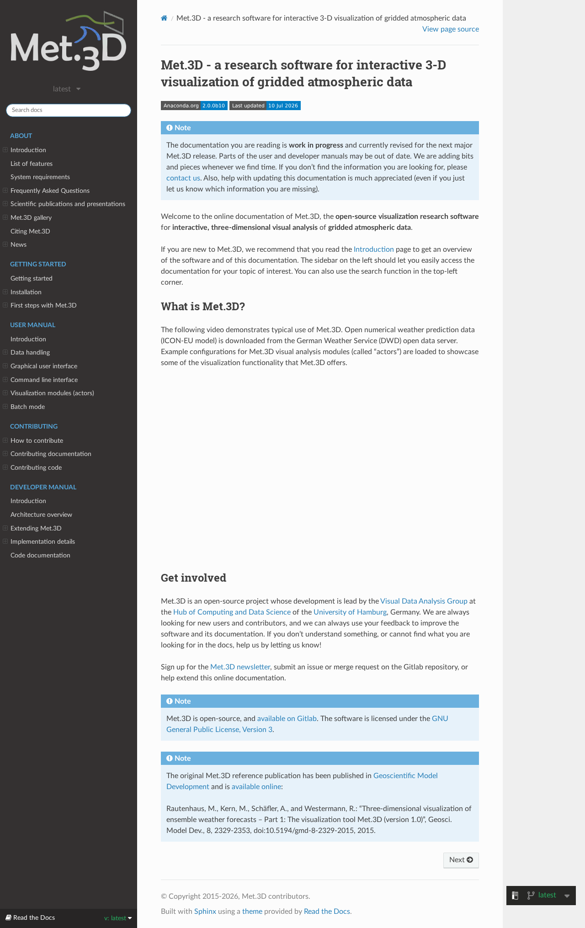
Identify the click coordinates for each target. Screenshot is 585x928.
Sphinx (205, 911)
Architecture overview (41, 514)
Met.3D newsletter (240, 667)
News (19, 244)
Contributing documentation (51, 454)
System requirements (40, 177)
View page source (450, 29)
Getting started (32, 278)
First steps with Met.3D (44, 305)
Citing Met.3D (30, 231)
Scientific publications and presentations (68, 204)
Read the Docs (327, 911)
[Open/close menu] (5, 150)
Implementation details (43, 541)
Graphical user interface (44, 366)
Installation (26, 292)
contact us (183, 178)
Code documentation (40, 555)
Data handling (30, 352)
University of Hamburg (350, 612)
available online (256, 786)
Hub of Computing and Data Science (232, 612)
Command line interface (44, 380)
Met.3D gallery (31, 217)
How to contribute (37, 440)
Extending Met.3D (36, 528)
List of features (32, 163)
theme (252, 911)
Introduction (28, 150)
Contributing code (36, 467)
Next (458, 860)
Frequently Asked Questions (50, 190)
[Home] (164, 18)
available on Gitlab (287, 718)
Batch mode (28, 406)
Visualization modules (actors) (52, 393)
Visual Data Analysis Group (424, 601)
